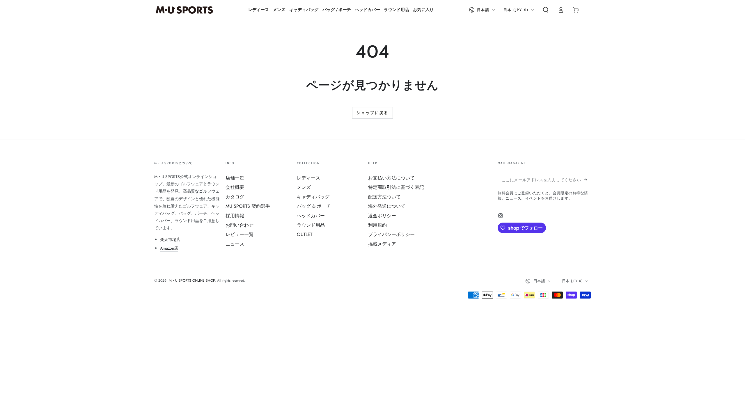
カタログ (235, 196)
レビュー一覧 (239, 234)
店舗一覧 (235, 178)
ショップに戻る (372, 112)
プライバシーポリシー (391, 234)
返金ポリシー (382, 215)
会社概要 (235, 187)
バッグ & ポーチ (314, 206)
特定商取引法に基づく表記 (396, 187)
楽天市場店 (170, 239)
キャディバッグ (313, 196)
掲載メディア (382, 244)
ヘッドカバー (311, 215)
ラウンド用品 (311, 225)
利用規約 (377, 225)
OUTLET (304, 234)
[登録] (587, 179)
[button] (545, 9)
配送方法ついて (384, 196)
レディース (308, 178)
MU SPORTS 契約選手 (248, 206)
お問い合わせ (239, 225)
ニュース (235, 244)
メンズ (304, 187)
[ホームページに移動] (184, 10)
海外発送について (386, 206)
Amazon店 (169, 248)
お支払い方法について (391, 178)
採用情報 (235, 215)
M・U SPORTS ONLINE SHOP (192, 280)
